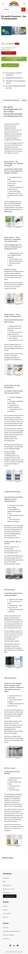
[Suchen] (23, 9)
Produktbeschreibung (11, 100)
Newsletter (6, 938)
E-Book (10, 52)
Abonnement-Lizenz (8, 889)
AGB (4, 881)
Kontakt (5, 906)
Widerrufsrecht (7, 885)
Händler (5, 910)
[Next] (24, 30)
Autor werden (6, 913)
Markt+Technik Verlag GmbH (15, 951)
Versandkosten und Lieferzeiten (11, 931)
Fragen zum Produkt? (10, 65)
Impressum (6, 878)
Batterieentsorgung (8, 935)
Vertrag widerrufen (9, 896)
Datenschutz (6, 892)
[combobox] (14, 9)
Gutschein (5, 927)
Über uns (5, 917)
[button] (3, 4)
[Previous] (3, 30)
